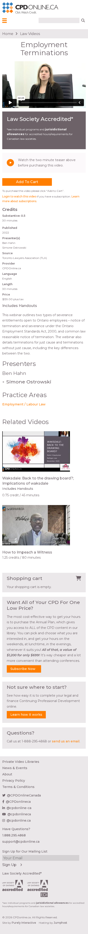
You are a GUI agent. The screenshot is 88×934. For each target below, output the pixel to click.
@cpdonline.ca (19, 820)
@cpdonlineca (19, 814)
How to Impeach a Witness (27, 552)
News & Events (14, 768)
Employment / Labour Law (24, 404)
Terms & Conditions (18, 787)
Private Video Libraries (20, 762)
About (7, 774)
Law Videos (30, 34)
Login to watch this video (19, 196)
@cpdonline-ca (19, 808)
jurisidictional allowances (52, 902)
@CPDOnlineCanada (24, 795)
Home (7, 34)
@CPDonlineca (18, 802)
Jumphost (60, 922)
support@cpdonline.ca (20, 842)
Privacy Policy (13, 781)
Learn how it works (26, 715)
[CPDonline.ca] (8, 8)
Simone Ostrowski (26, 382)
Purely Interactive (24, 922)
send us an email (65, 741)
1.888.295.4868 (14, 835)
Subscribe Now (22, 669)
